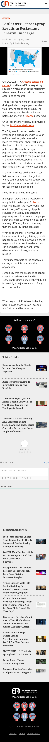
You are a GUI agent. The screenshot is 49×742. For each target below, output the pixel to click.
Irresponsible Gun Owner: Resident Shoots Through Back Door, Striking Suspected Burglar (17, 572)
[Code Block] (22, 478)
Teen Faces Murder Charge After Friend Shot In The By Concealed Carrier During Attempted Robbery (17, 541)
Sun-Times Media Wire (22, 125)
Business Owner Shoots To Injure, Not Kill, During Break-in (16, 385)
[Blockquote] (19, 478)
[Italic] (5, 478)
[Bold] (2, 478)
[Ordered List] (13, 478)
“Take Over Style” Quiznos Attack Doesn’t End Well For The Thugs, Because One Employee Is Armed (17, 403)
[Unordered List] (16, 478)
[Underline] (8, 478)
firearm (29, 115)
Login (46, 462)
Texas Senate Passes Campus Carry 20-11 (13, 662)
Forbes (37, 202)
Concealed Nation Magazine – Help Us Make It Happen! (18, 671)
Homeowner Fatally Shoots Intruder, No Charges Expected (16, 368)
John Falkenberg (21, 43)
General (7, 18)
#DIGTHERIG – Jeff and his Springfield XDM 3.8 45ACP (17, 653)
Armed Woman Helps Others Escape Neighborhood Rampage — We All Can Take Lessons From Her (17, 639)
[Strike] (10, 478)
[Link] (25, 478)
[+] (30, 478)
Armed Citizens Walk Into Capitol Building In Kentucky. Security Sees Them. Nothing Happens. (16, 587)
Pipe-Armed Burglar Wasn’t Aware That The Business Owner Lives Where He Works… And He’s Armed (17, 622)
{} (28, 478)
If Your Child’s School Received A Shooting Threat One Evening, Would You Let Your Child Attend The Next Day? (17, 605)
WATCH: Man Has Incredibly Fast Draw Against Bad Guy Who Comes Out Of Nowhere (18, 557)
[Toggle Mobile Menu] (46, 4)
